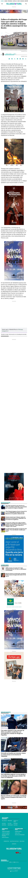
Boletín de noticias (14, 841)
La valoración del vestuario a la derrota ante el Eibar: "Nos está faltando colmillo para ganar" (16, 530)
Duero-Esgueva (5, 837)
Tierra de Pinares (6, 831)
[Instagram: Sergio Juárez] (15, 54)
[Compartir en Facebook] (12, 58)
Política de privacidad (19, 834)
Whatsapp (20, 329)
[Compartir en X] (14, 58)
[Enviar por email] (9, 58)
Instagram (4, 331)
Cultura (9, 823)
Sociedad (16, 823)
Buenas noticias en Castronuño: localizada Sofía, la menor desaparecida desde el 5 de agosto (16, 575)
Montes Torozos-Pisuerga (5, 835)
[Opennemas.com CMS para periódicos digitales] (14, 869)
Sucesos (4, 823)
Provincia (10, 820)
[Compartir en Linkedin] (23, 58)
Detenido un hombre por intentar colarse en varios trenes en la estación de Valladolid (13, 754)
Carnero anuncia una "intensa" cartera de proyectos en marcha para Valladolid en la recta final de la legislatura (16, 518)
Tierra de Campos (6, 833)
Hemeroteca (6, 841)
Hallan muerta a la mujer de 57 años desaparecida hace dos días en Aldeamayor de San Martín (16, 569)
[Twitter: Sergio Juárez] (13, 54)
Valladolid (4, 820)
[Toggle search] (26, 4)
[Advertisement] (14, 313)
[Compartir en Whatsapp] (25, 58)
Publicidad (22, 841)
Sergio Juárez (9, 53)
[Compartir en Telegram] (20, 58)
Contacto (14, 843)
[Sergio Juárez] (3, 54)
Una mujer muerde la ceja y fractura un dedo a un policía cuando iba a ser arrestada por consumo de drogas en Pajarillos (16, 507)
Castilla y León (16, 821)
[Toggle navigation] (2, 4)
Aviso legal (17, 833)
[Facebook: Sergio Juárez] (14, 54)
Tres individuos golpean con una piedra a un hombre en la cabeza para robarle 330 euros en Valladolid (13, 775)
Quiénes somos (18, 831)
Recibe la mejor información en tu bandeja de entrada (13, 334)
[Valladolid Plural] (14, 4)
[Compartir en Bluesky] (17, 58)
